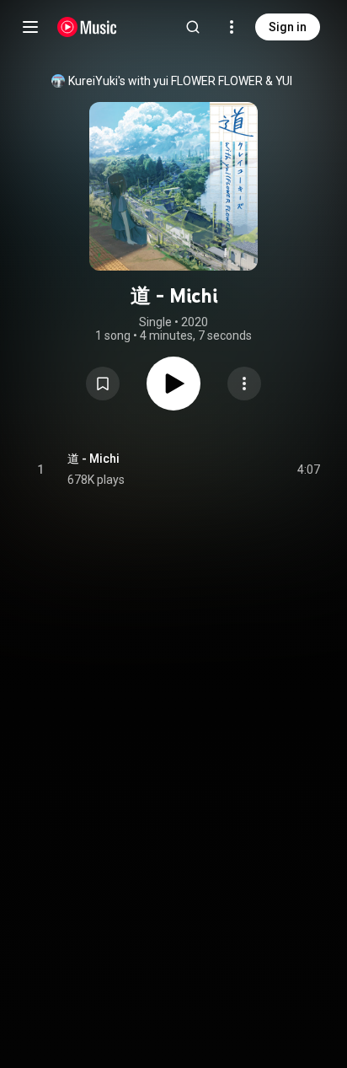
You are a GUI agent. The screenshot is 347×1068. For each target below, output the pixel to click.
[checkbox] (308, 469)
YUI (283, 81)
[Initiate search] (192, 26)
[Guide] (30, 27)
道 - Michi (93, 458)
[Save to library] (103, 383)
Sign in (288, 27)
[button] (103, 383)
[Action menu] (244, 383)
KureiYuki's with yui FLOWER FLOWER (165, 81)
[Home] (87, 27)
